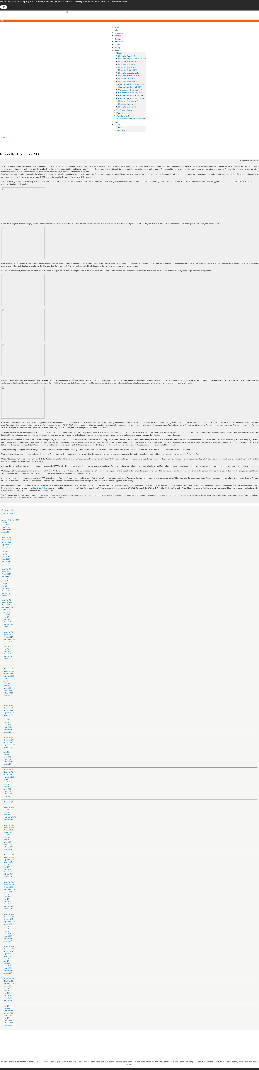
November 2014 (9, 671)
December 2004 (9, 946)
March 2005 (8, 936)
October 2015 (8, 637)
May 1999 (7, 1018)
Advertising (120, 130)
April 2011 (7, 789)
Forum (117, 44)
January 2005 (8, 941)
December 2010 (9, 802)
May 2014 (7, 685)
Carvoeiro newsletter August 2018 (131, 84)
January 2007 (8, 876)
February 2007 (8, 874)
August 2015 (8, 642)
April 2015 (7, 651)
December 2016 (6, 600)
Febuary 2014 (8, 693)
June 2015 (7, 647)
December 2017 (6, 569)
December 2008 (9, 825)
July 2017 (4, 581)
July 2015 (7, 644)
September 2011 (9, 777)
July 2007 (7, 864)
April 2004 (7, 966)
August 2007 (8, 862)
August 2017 (5, 579)
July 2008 (7, 835)
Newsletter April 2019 (126, 56)
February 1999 (8, 1023)
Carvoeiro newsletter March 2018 (131, 98)
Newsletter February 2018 (128, 101)
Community (119, 33)
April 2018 (5, 556)
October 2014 (8, 673)
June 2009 (7, 812)
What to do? (119, 41)
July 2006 (7, 894)
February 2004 (8, 970)
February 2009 (8, 819)
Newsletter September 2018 (128, 81)
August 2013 (8, 715)
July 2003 (7, 988)
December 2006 (9, 882)
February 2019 (6, 529)
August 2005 (8, 924)
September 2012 (9, 745)
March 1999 (8, 1020)
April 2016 (7, 619)
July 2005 (7, 926)
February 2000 (8, 1011)
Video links (120, 113)
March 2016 (8, 622)
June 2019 (4, 522)
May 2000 (7, 1008)
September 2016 (7, 607)
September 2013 (9, 713)
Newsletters (120, 53)
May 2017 (4, 586)
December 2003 (9, 978)
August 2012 (8, 747)
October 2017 (6, 574)
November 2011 (9, 772)
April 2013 (7, 725)
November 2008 (9, 827)
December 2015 (9, 632)
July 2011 (7, 782)
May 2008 (7, 839)
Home (117, 27)
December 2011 (9, 770)
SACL (206, 422)
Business (118, 35)
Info (116, 30)
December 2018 (6, 537)
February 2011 (8, 794)
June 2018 (4, 552)
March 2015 (8, 654)
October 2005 (8, 919)
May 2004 (7, 963)
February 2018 (6, 561)
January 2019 (5, 532)
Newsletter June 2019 (126, 64)
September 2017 (7, 576)
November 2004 (9, 949)
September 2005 (9, 921)
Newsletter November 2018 (128, 75)
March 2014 (8, 690)
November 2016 (6, 602)
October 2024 (8, 513)
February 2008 (8, 847)
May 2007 (7, 867)
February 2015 (8, 656)
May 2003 (7, 993)
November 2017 (6, 571)
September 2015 (9, 639)
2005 (8, 929)
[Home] (5, 21)
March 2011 (8, 791)
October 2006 (8, 887)
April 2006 (7, 901)
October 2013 (8, 710)
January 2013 (8, 732)
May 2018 (4, 554)
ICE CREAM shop (40, 488)
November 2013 (9, 708)
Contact (117, 124)
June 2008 (7, 837)
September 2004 (9, 954)
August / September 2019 (10, 520)
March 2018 (5, 559)
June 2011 (7, 784)
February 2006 (8, 906)
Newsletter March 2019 (127, 67)
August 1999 (8, 1015)
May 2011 (7, 786)
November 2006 (9, 884)
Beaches (118, 39)
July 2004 (7, 958)
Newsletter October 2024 (127, 104)
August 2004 (8, 956)
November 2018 (6, 540)
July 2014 (7, 681)
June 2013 (7, 720)
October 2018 (6, 542)
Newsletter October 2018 (127, 78)
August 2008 (8, 832)
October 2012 (8, 742)
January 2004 (8, 973)
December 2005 (9, 914)
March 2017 (5, 591)
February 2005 (8, 938)
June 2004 (7, 961)
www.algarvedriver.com (164, 1061)
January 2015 (8, 659)
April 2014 (7, 688)
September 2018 (7, 544)
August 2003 (8, 986)
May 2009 (7, 815)
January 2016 (8, 626)
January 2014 (8, 695)
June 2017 (4, 583)
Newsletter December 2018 (128, 73)
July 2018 (4, 549)
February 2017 (6, 593)
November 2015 (9, 634)
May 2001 (7, 1006)
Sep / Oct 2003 (9, 983)
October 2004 (8, 951)
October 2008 (8, 830)
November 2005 (9, 917)
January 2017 (5, 595)
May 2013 (7, 722)
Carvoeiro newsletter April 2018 (130, 95)
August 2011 (8, 779)
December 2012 (9, 737)
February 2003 (8, 1000)
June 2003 (7, 990)
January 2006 (8, 909)
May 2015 (7, 649)
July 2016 (7, 612)
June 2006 (7, 896)
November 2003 (9, 981)
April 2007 (7, 869)
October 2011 (8, 774)
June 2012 (7, 752)
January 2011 (8, 796)
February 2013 (8, 729)
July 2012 (7, 749)
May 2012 (7, 754)
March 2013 (8, 727)
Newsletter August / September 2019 (132, 58)
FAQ (116, 122)
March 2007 (8, 872)
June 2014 (7, 683)
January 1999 (8, 1025)
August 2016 (5, 609)
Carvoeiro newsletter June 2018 (130, 90)
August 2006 (8, 892)
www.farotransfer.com (209, 1061)
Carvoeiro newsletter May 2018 (130, 92)
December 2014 (9, 669)
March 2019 (5, 527)
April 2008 (7, 842)
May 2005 (7, 931)
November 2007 (9, 857)
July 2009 (7, 810)
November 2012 (9, 740)
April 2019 (5, 525)
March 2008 (8, 844)
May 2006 (7, 899)
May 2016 (7, 617)
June (5, 929)
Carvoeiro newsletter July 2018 (130, 87)
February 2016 (8, 624)
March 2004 (8, 968)
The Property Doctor (124, 110)
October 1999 (8, 1013)
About (118, 127)
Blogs (117, 50)
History (117, 47)
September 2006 (9, 889)
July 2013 (7, 717)
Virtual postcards (122, 116)
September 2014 (9, 676)
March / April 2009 (10, 817)
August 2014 (8, 678)
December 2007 (9, 855)
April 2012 (7, 757)
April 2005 (7, 933)
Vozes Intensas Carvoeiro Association (130, 118)
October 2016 (6, 605)
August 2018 (5, 547)
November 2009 (9, 807)
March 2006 (8, 904)
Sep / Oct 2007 (9, 860)
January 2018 (5, 564)
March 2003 (8, 998)
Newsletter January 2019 (127, 70)
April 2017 (5, 588)
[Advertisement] (162, 15)
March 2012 (8, 759)
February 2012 (8, 762)
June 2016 (7, 614)
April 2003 (7, 995)
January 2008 (8, 849)
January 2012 (8, 764)
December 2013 (9, 705)
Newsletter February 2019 (128, 61)
